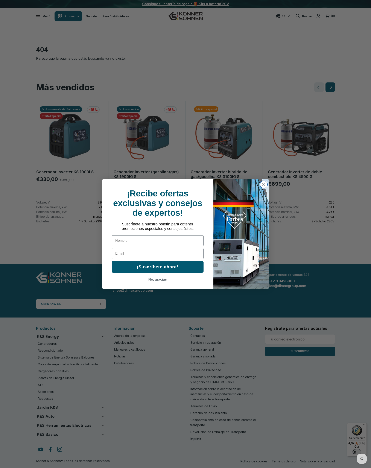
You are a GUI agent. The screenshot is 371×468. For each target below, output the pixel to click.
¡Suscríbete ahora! (157, 266)
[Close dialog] (264, 184)
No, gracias (157, 279)
